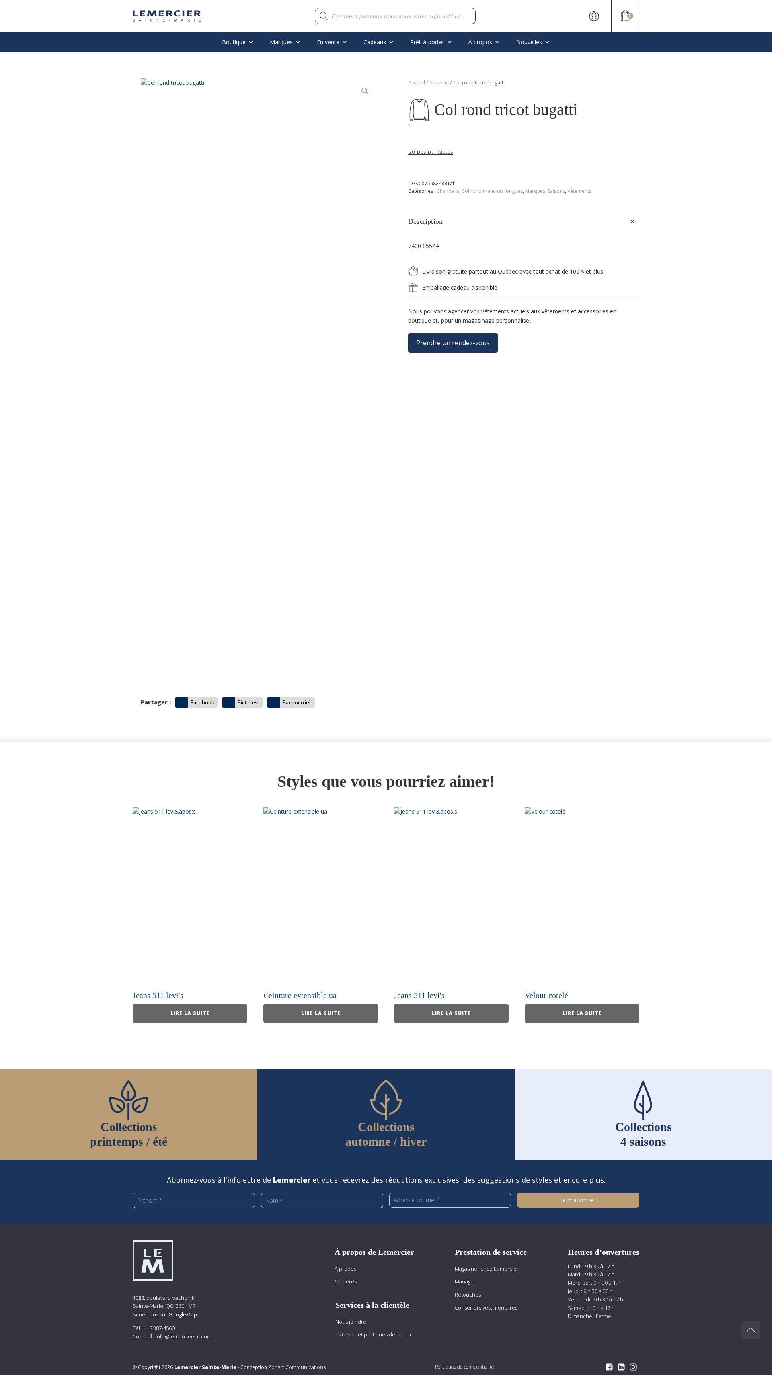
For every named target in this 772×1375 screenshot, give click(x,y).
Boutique (234, 42)
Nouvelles (529, 42)
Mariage (464, 1281)
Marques (281, 42)
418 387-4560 (159, 1328)
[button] (365, 91)
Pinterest (248, 702)
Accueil (416, 82)
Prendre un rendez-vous (453, 342)
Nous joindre (350, 1321)
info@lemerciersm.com (183, 1336)
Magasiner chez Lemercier (487, 1268)
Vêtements (579, 191)
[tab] (523, 221)
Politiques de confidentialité (464, 1366)
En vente (328, 42)
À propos (345, 1268)
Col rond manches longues (492, 191)
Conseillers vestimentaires (486, 1307)
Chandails (448, 191)
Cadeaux (374, 42)
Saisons (439, 82)
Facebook (202, 702)
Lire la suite (190, 1013)
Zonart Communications (296, 1367)
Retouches (468, 1294)
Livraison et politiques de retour (373, 1334)
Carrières (346, 1281)
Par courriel (297, 702)
